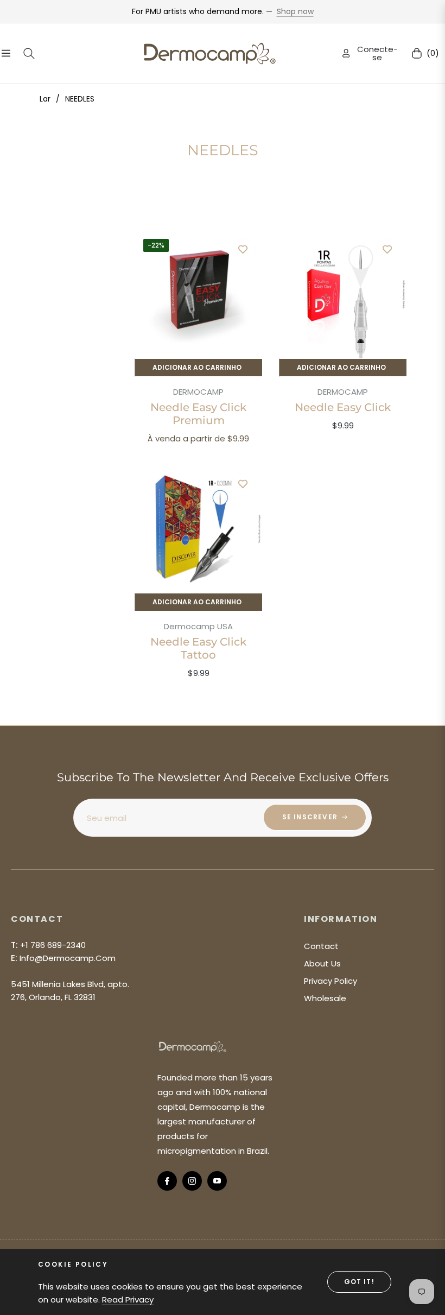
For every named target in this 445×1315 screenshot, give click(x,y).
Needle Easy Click (343, 407)
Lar (45, 98)
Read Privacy (128, 1299)
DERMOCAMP (198, 391)
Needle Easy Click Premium (198, 414)
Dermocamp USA (198, 626)
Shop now (295, 11)
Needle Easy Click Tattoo (198, 648)
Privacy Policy (330, 981)
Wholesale (325, 998)
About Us (322, 963)
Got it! (359, 1281)
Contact (321, 946)
